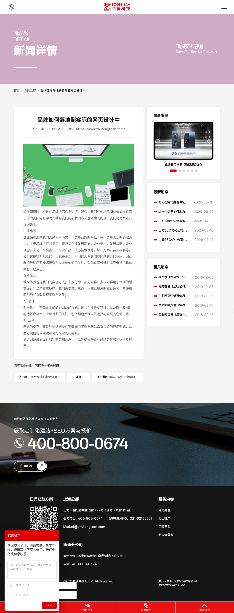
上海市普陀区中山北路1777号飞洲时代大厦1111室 (96, 510)
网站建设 (164, 510)
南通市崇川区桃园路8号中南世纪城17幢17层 (93, 556)
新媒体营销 (165, 535)
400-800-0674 (77, 443)
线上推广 (164, 519)
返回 (79, 377)
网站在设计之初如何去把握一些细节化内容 (124, 378)
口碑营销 (164, 527)
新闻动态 (30, 91)
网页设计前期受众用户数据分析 (45, 378)
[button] (173, 171)
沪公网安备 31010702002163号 (177, 581)
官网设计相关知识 (47, 366)
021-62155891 (141, 519)
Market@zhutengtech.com (84, 527)
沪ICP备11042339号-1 (171, 585)
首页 (17, 91)
